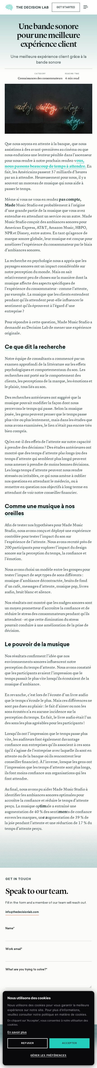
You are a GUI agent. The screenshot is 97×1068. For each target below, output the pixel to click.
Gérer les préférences (48, 1055)
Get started (66, 7)
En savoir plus (17, 1032)
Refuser (27, 1043)
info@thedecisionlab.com (22, 912)
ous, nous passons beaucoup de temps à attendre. (45, 163)
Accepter (69, 1043)
